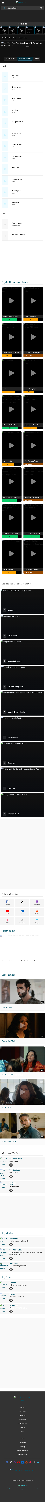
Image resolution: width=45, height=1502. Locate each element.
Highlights (22, 24)
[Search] (41, 8)
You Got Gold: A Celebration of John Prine (34, 569)
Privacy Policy (22, 1454)
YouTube (7, 913)
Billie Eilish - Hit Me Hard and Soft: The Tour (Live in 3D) (12, 425)
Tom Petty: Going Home (9, 38)
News (22, 1431)
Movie (27, 46)
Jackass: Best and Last (10, 316)
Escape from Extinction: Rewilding (34, 425)
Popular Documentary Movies (15, 282)
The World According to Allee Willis (34, 352)
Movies (22, 1407)
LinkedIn (22, 913)
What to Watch (22, 1423)
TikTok (7, 923)
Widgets (37, 923)
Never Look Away (30, 316)
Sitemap (22, 1447)
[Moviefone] (22, 3)
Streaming (22, 1415)
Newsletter (22, 923)
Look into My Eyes (31, 389)
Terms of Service (22, 1450)
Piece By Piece (8, 569)
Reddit (37, 913)
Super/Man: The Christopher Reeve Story (12, 533)
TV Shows (22, 1411)
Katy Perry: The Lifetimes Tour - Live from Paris (34, 497)
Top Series (6, 1277)
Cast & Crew (28, 355)
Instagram (37, 904)
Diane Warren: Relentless (11, 352)
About (22, 1439)
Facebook (7, 904)
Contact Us (22, 1443)
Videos (22, 1427)
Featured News (8, 930)
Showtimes (22, 1419)
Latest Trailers (8, 974)
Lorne (5, 389)
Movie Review (14, 1161)
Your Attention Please (31, 461)
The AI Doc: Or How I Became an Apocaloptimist (12, 497)
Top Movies (7, 1233)
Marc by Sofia (7, 461)
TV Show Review (15, 1186)
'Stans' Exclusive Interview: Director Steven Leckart (19, 961)
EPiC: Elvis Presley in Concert (34, 533)
